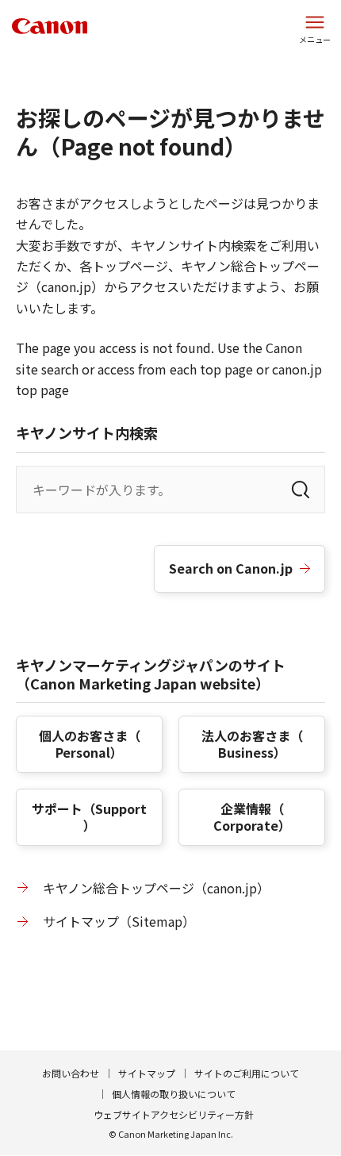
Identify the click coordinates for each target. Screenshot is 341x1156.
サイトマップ (146, 1073)
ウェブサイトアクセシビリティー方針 (174, 1114)
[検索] (301, 489)
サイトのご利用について (246, 1073)
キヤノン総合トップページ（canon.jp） (156, 887)
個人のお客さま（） (89, 744)
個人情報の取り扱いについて (174, 1093)
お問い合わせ (70, 1073)
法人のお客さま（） (252, 744)
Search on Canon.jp (231, 568)
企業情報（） (252, 817)
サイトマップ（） (119, 921)
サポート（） (89, 817)
